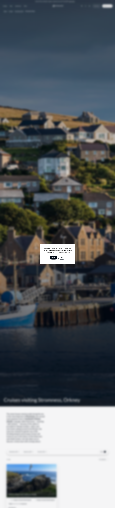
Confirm (53, 257)
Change (62, 257)
